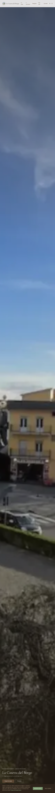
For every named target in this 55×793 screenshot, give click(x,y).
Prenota (19, 781)
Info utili (39, 3)
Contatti (45, 3)
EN (52, 3)
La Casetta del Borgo (12, 3)
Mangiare (34, 3)
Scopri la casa (8, 781)
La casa (22, 3)
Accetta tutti (37, 788)
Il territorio (28, 3)
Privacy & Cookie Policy (16, 790)
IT (49, 3)
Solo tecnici (48, 788)
